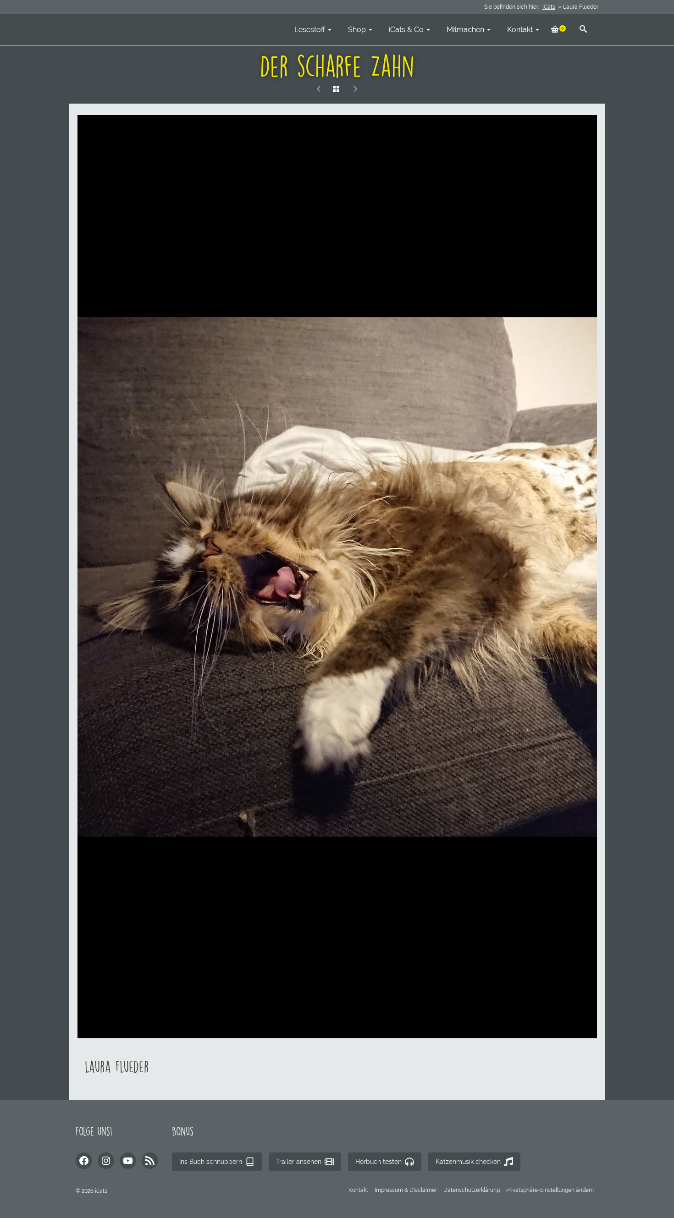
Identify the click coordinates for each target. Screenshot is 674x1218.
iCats (548, 7)
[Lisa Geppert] (355, 89)
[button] (550, 1190)
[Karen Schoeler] (319, 89)
